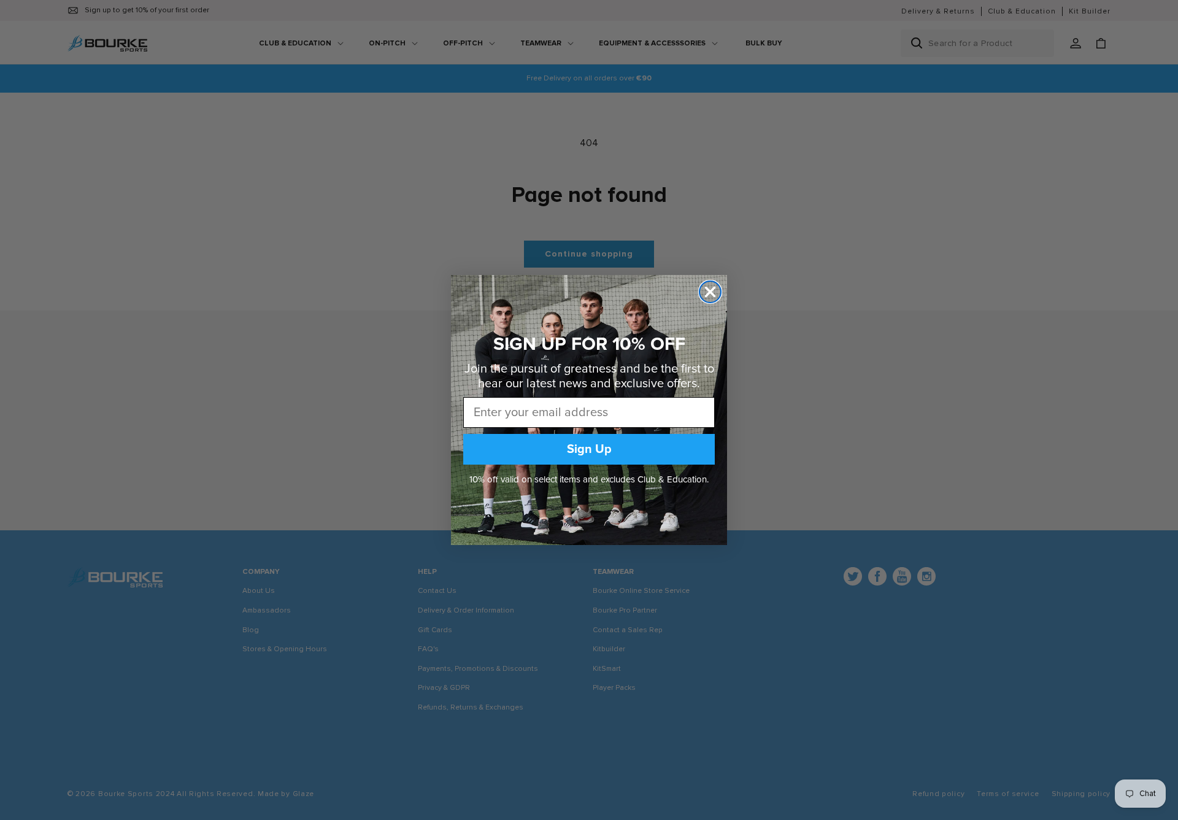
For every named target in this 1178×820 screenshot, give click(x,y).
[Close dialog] (710, 292)
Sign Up (589, 449)
